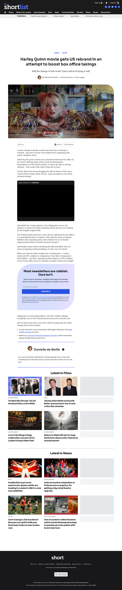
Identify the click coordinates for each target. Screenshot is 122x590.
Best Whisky (75, 16)
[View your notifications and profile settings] (106, 3)
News (11, 12)
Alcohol (80, 12)
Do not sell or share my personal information (61, 567)
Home (56, 53)
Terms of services (45, 297)
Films (64, 53)
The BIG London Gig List (39, 16)
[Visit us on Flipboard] (112, 7)
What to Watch (59, 16)
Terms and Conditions (63, 564)
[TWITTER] (63, 349)
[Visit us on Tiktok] (109, 7)
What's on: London (23, 12)
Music (88, 12)
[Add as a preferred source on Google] (61, 574)
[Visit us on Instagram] (106, 7)
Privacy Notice (31, 298)
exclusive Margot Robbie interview (42, 336)
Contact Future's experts (46, 564)
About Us (33, 564)
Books (95, 12)
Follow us (59, 144)
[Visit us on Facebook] (116, 7)
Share (22, 144)
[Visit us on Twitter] (119, 7)
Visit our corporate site (82, 582)
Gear (50, 12)
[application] (45, 201)
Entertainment (39, 12)
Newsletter (105, 12)
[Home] (5, 12)
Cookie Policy (87, 564)
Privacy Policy (76, 564)
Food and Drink (68, 12)
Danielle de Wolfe (51, 77)
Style (57, 12)
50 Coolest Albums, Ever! (94, 16)
